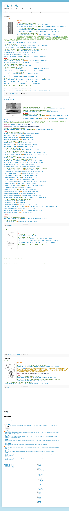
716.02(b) (39, 373)
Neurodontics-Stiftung (9, 208)
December (40, 470)
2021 (39, 468)
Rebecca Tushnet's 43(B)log (9, 431)
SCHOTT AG (8, 261)
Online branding (7, 444)
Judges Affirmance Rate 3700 (9, 472)
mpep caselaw (41, 12)
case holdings (29, 12)
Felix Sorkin (8, 50)
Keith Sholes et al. (9, 173)
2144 (46, 373)
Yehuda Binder (8, 221)
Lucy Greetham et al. (22, 26)
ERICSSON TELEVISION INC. (11, 169)
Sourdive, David (8, 62)
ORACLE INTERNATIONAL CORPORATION (13, 160)
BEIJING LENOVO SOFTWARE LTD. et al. (31, 105)
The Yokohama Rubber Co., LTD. (23, 29)
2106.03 (29, 124)
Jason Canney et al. (9, 73)
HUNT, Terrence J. (9, 139)
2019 (39, 491)
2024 (39, 464)
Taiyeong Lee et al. (9, 193)
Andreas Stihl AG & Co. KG (23, 366)
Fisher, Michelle (8, 54)
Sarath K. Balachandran (9, 195)
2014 (39, 497)
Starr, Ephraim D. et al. (9, 218)
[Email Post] (21, 93)
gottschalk (11, 225)
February (40, 488)
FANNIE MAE (8, 189)
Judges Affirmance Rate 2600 (9, 468)
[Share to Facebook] (26, 93)
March (40, 487)
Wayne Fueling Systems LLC (10, 166)
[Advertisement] (36, 401)
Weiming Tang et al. (9, 185)
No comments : (18, 354)
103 (10, 12)
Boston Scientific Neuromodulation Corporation (13, 252)
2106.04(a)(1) (30, 126)
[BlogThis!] (24, 93)
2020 (39, 469)
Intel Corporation (8, 42)
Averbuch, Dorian (8, 212)
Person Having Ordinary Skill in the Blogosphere (12, 457)
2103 (20, 126)
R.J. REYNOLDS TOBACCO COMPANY (12, 60)
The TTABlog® (7, 424)
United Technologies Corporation (11, 86)
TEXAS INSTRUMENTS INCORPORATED (12, 45)
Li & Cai (56, 12)
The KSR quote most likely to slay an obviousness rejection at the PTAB (14, 454)
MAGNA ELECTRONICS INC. (10, 47)
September (40, 474)
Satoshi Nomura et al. (9, 88)
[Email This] (23, 93)
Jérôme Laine (8, 157)
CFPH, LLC (8, 204)
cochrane (8, 225)
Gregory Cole (8, 142)
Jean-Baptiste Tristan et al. (10, 68)
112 (12, 12)
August (40, 475)
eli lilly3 (8, 387)
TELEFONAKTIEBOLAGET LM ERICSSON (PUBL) (14, 129)
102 (7, 12)
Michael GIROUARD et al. (10, 345)
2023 (39, 465)
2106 (26, 124)
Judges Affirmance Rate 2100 (9, 466)
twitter (46, 12)
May (39, 479)
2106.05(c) (33, 126)
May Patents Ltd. (21, 377)
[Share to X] (25, 93)
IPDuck (6, 446)
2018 (39, 492)
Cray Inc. (21, 235)
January (40, 489)
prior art (24, 12)
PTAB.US (11, 5)
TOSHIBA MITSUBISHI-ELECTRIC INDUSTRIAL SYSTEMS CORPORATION (18, 259)
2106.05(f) (37, 126)
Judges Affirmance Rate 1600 (9, 464)
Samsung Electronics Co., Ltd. (24, 238)
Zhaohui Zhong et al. (28, 118)
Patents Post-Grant (8, 450)
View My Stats (6, 412)
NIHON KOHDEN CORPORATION (11, 343)
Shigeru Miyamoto (22, 248)
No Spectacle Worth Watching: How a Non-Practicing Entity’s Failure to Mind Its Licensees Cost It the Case (19, 436)
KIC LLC (7, 179)
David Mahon (8, 200)
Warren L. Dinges (8, 137)
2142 (44, 373)
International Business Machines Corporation (13, 83)
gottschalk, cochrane (9, 99)
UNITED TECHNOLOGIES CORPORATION (13, 206)
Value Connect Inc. (9, 191)
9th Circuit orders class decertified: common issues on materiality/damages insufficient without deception (19, 432)
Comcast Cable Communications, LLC (12, 70)
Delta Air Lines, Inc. (9, 52)
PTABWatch (7, 439)
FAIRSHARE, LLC (9, 187)
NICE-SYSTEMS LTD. (9, 149)
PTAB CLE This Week (8, 451)
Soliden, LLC (8, 146)
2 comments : (17, 93)
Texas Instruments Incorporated (25, 240)
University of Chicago (22, 31)
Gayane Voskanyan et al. (10, 341)
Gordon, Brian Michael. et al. (10, 210)
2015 (39, 496)
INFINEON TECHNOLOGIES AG (25, 242)
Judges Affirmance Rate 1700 (9, 465)
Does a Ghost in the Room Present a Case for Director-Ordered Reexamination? (16, 440)
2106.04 (27, 126)
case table (35, 12)
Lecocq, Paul (8, 164)
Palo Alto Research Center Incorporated (12, 162)
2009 (39, 503)
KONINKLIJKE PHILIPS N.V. (10, 154)
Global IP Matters (8, 443)
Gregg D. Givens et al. (9, 177)
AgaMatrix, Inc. (8, 65)
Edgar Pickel (8, 181)
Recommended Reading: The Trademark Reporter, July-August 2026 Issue (20, 425)
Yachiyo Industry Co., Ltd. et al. (11, 250)
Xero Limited (8, 81)
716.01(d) (35, 373)
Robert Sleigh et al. (22, 24)
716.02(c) (42, 373)
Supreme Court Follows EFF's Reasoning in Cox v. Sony (12, 447)
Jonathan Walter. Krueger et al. (11, 90)
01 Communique (9, 94)
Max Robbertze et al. (9, 175)
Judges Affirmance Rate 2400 (9, 467)
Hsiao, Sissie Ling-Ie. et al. (10, 171)
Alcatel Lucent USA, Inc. (22, 34)
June (40, 478)
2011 (39, 501)
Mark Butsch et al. (22, 380)
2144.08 (48, 373)
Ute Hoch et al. (8, 135)
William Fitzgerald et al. (9, 197)
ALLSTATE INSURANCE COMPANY (11, 56)
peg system (51, 12)
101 (4, 12)
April (39, 485)
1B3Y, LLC (7, 183)
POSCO (7, 144)
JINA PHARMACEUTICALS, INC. (11, 133)
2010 (39, 502)
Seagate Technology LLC (10, 152)
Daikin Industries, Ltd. (28, 111)
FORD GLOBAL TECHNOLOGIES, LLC (12, 79)
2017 (39, 493)
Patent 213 (7, 435)
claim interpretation (18, 12)
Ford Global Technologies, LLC (11, 76)
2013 (39, 498)
